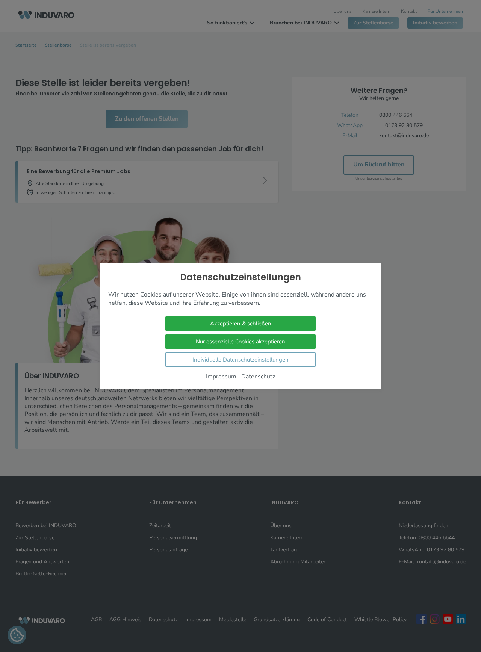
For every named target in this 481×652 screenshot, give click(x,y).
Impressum (221, 377)
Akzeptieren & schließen (240, 323)
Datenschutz (258, 377)
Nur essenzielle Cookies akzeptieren (240, 341)
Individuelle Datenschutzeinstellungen (240, 359)
